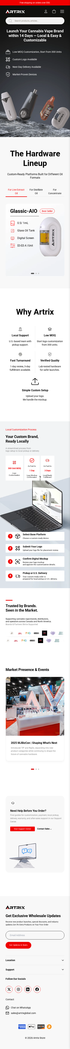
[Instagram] (18, 989)
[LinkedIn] (27, 989)
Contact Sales (44, 829)
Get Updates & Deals (18, 945)
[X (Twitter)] (9, 989)
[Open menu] (62, 11)
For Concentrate (54, 191)
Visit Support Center (22, 829)
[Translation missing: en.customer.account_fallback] (45, 11)
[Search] (10, 20)
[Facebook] (37, 989)
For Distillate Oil (36, 191)
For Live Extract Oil (16, 191)
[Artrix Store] (15, 11)
